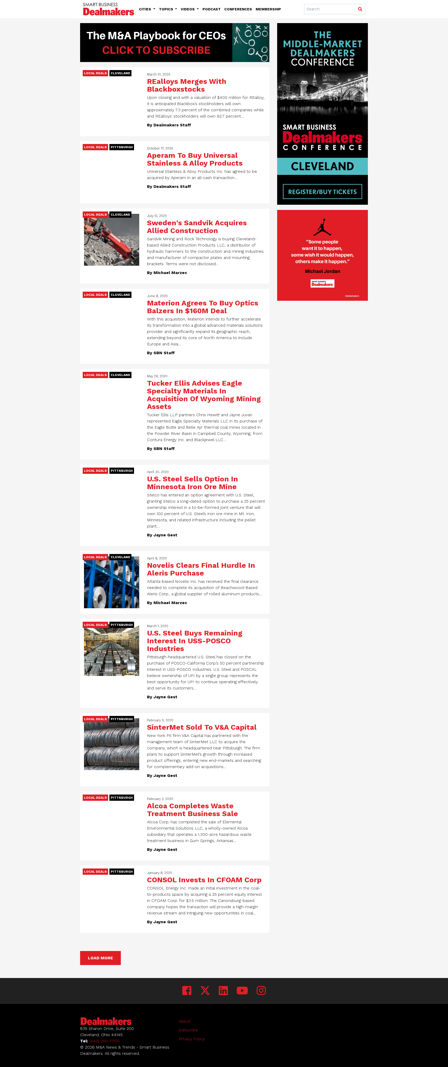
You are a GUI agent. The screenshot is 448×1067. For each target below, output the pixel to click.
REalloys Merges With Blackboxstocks (186, 85)
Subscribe (188, 1030)
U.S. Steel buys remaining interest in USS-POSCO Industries (194, 641)
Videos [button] (188, 9)
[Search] (360, 9)
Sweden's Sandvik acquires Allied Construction (197, 226)
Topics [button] (166, 9)
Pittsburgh (122, 147)
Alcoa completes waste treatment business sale (192, 810)
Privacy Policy (192, 1038)
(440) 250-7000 (104, 1040)
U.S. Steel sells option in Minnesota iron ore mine (192, 483)
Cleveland (120, 73)
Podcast (211, 9)
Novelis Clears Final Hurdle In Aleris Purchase (201, 569)
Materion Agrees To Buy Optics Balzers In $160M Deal (202, 307)
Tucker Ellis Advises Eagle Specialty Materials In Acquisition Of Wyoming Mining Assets (204, 395)
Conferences (238, 9)
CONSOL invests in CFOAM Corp (204, 880)
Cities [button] (145, 9)
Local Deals (95, 73)
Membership (268, 9)
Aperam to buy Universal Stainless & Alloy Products (195, 159)
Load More (100, 957)
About (184, 1021)
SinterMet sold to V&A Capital (202, 727)
